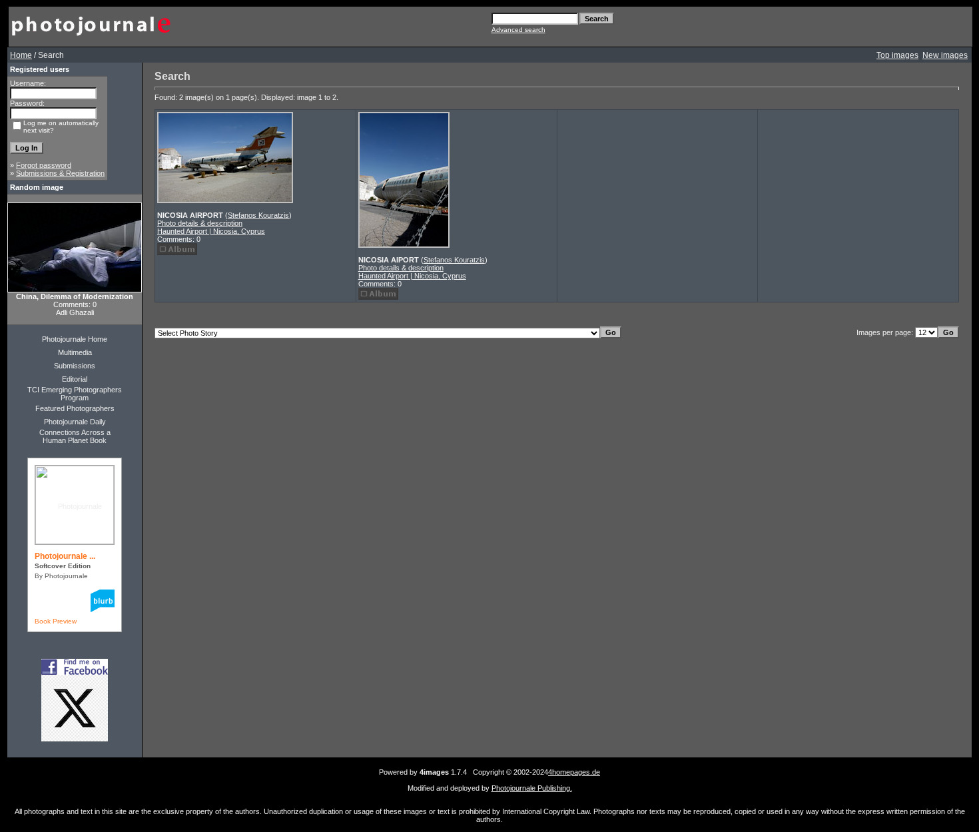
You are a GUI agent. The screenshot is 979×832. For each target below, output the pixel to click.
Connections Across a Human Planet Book (75, 436)
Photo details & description (199, 223)
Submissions (74, 366)
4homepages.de (574, 772)
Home (21, 55)
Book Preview (56, 621)
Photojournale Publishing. (531, 788)
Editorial (74, 379)
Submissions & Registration (60, 173)
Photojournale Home (74, 339)
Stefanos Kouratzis (258, 215)
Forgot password (43, 165)
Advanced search (518, 29)
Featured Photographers (75, 408)
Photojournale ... (65, 556)
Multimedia (75, 352)
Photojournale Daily (75, 422)
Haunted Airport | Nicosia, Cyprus (211, 231)
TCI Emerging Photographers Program (74, 394)
